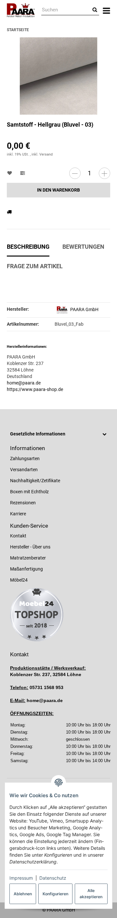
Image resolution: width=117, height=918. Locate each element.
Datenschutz (52, 878)
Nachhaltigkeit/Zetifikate (35, 480)
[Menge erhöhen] (104, 173)
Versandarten (24, 469)
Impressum (21, 878)
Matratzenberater (28, 557)
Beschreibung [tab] (28, 247)
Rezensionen (23, 502)
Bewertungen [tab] (83, 247)
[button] (58, 434)
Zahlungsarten (25, 458)
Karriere (18, 513)
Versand (46, 154)
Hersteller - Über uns (30, 546)
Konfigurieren (55, 893)
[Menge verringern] (75, 173)
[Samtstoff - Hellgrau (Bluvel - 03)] (58, 76)
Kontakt (18, 535)
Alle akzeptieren (91, 893)
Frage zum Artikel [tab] (35, 266)
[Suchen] (94, 10)
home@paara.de (24, 382)
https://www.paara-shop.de (35, 389)
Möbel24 (19, 580)
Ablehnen (23, 893)
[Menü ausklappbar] (106, 10)
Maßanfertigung (26, 569)
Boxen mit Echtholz (29, 491)
